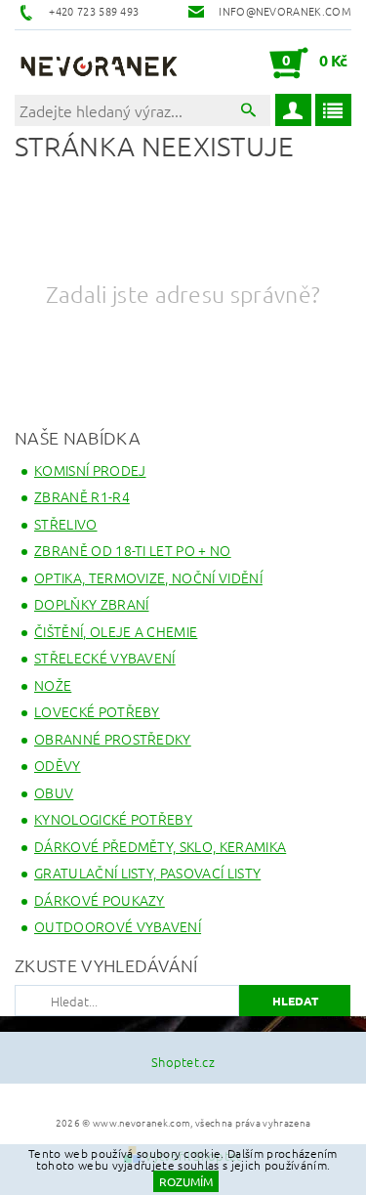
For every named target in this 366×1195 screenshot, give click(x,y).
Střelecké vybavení (105, 657)
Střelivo (66, 523)
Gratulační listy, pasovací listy (147, 872)
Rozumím (186, 1181)
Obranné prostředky (112, 738)
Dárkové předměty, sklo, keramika (160, 846)
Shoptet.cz (183, 1061)
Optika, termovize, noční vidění (148, 577)
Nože (52, 685)
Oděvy (57, 765)
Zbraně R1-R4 (82, 496)
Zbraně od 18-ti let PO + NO (132, 550)
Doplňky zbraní (91, 604)
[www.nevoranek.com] (99, 62)
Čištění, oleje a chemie (115, 631)
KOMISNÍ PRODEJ (89, 470)
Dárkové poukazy (99, 900)
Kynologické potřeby (113, 819)
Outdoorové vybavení (117, 926)
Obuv (53, 792)
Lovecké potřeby (97, 711)
